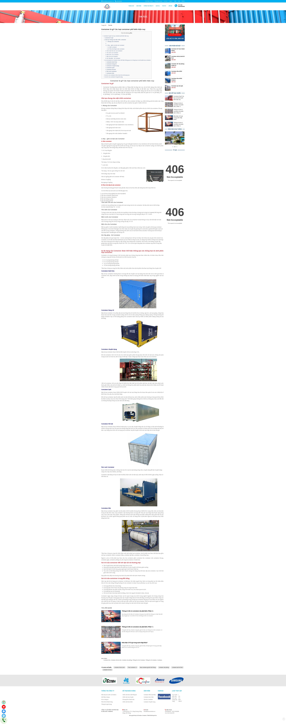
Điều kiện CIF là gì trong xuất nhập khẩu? (134, 642)
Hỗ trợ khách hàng (129, 691)
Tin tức (164, 5)
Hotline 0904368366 (174, 34)
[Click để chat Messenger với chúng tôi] (4, 711)
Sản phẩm (138, 5)
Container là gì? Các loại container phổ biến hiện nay (123, 29)
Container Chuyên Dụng (149, 702)
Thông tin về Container (151, 660)
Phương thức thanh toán (128, 699)
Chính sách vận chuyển (128, 697)
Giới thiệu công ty (149, 1)
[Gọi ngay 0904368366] (4, 720)
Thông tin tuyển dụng (106, 704)
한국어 (183, 1)
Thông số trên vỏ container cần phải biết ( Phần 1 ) (137, 627)
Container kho (107, 660)
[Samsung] (176, 680)
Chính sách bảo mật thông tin (130, 694)
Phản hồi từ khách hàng (107, 702)
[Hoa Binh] (126, 680)
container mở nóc (107, 669)
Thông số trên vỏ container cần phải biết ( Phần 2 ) (137, 611)
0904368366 (119, 1)
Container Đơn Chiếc (149, 697)
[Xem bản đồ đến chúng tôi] (4, 702)
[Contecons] (143, 680)
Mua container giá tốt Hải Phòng (148, 667)
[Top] (283, 718)
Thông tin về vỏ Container (139, 660)
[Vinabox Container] (107, 6)
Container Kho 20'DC (176, 71)
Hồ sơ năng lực (105, 699)
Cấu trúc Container (148, 699)
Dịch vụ (158, 5)
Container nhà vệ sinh (116, 660)
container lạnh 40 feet (177, 667)
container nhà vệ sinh (119, 667)
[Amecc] (159, 680)
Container (159, 660)
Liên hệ (165, 1)
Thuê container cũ (132, 667)
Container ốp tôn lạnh (177, 86)
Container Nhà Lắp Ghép (150, 694)
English (170, 1)
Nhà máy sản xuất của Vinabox (108, 694)
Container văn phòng (127, 660)
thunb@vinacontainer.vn (108, 1)
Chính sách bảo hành (128, 702)
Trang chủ (131, 5)
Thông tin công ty (158, 1)
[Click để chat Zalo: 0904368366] (4, 716)
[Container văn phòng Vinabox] (175, 132)
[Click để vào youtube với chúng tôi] (4, 707)
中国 (175, 1)
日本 (179, 1)
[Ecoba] (109, 680)
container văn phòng (164, 667)
